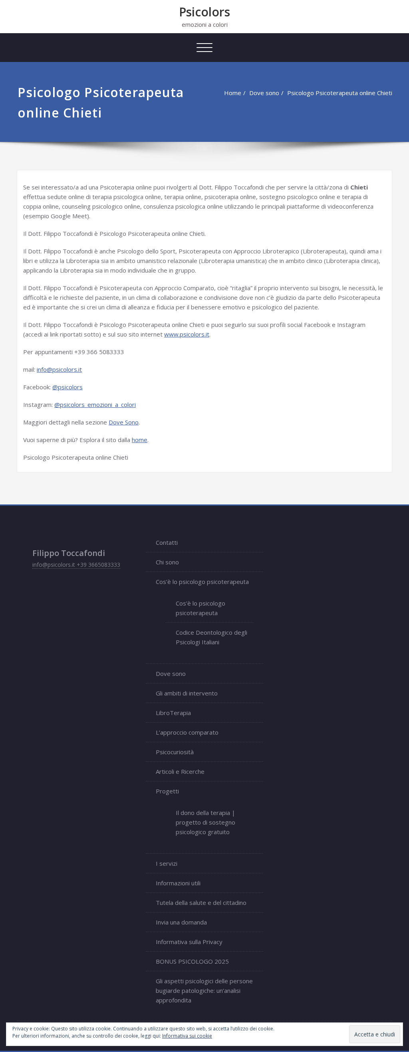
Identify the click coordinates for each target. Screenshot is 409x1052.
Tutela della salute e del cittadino (201, 903)
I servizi (166, 863)
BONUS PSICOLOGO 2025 (192, 961)
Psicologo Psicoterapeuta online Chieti (339, 93)
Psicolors (204, 12)
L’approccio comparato (187, 732)
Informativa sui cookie (187, 1035)
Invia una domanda (181, 922)
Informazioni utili (178, 883)
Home (232, 93)
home (139, 440)
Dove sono (264, 93)
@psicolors (67, 387)
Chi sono (167, 562)
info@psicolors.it (59, 369)
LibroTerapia (173, 713)
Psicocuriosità (175, 752)
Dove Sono (124, 422)
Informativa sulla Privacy (189, 942)
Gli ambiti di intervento (187, 693)
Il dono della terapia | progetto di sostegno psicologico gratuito (205, 822)
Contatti (167, 542)
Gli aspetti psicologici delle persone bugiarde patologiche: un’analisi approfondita (204, 990)
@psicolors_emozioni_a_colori (95, 404)
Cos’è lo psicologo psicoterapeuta (202, 582)
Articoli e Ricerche (180, 771)
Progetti (167, 791)
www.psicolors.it (186, 334)
